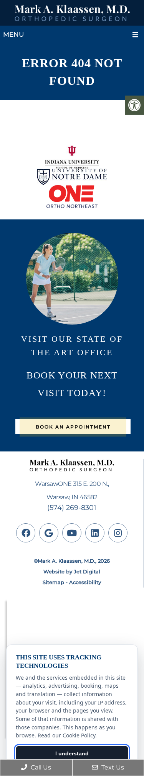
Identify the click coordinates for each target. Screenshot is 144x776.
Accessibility (85, 582)
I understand (72, 753)
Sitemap (53, 582)
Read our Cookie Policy (66, 735)
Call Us (40, 767)
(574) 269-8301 (71, 507)
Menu (13, 34)
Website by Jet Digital (71, 571)
